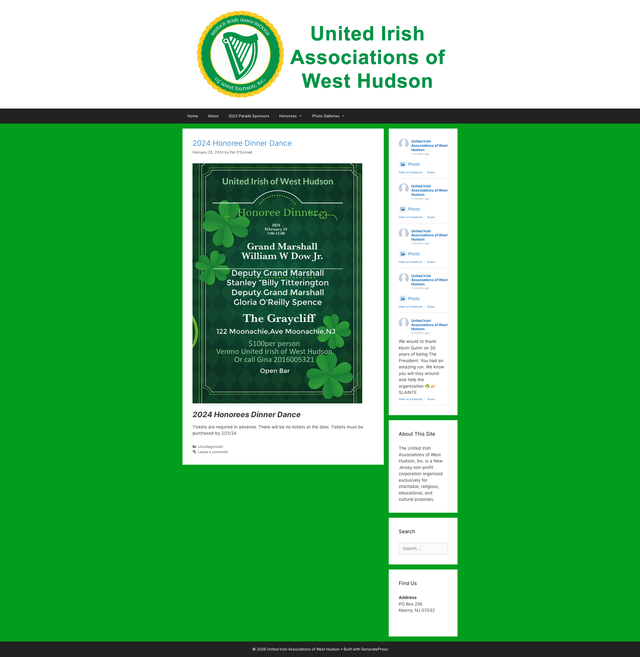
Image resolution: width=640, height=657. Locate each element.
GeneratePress (374, 649)
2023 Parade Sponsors (248, 116)
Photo (414, 164)
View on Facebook (410, 172)
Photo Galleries (326, 116)
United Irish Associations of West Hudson (429, 145)
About (213, 116)
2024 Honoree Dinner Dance (242, 143)
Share (431, 172)
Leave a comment (213, 452)
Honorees (288, 116)
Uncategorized (210, 446)
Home (193, 116)
